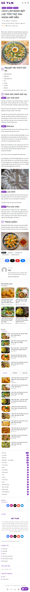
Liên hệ (4, 553)
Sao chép (15, 25)
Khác (3, 467)
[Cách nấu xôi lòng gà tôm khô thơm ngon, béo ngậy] (7, 312)
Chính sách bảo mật (7, 556)
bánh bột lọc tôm (5, 254)
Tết (3, 474)
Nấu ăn (8, 20)
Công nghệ (5, 472)
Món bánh (9, 7)
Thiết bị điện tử (5, 491)
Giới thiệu (4, 551)
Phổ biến (15, 373)
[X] (12, 260)
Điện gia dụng (5, 484)
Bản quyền (5, 561)
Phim (3, 482)
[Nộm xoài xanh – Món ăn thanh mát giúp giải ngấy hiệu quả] (22, 312)
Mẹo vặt (4, 457)
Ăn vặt (3, 7)
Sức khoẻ (4, 462)
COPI (3, 576)
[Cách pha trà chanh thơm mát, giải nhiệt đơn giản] (6, 423)
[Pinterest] (17, 260)
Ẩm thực (16, 7)
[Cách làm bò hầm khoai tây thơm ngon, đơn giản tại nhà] (5, 357)
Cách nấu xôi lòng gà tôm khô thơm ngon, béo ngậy (7, 320)
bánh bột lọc (10, 252)
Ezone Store (5, 579)
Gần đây (5, 373)
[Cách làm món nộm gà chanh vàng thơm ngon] (6, 437)
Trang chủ (4, 548)
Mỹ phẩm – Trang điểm (7, 460)
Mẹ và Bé (4, 494)
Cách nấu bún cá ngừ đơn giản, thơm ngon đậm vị (21, 301)
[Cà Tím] (7, 3)
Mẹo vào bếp (5, 487)
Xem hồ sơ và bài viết (13, 276)
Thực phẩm (5, 469)
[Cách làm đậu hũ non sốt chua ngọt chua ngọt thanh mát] (6, 430)
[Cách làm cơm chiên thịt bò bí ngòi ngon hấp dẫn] (6, 445)
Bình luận (25, 373)
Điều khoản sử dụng (7, 558)
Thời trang (4, 479)
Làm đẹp (4, 455)
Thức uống (4, 465)
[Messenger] (23, 260)
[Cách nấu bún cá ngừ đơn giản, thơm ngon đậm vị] (22, 292)
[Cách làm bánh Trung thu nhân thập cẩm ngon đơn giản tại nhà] (7, 292)
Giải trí (3, 477)
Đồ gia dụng (5, 489)
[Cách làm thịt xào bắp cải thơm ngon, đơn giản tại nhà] (5, 365)
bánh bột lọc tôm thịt (15, 254)
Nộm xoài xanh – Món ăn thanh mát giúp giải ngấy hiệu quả (22, 320)
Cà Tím (24, 585)
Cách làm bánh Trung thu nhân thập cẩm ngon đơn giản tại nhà (7, 301)
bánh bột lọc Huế (18, 252)
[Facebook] (7, 260)
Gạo (4, 20)
